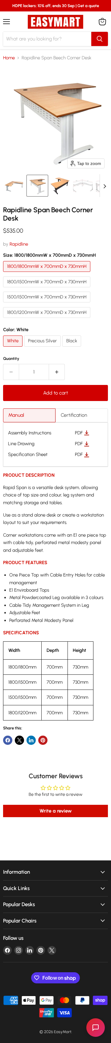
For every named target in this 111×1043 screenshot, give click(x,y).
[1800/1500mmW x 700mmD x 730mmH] (47, 289)
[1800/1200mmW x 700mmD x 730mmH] (47, 319)
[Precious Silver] (43, 348)
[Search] (99, 39)
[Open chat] (95, 1027)
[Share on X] (19, 740)
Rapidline (19, 244)
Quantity (11, 358)
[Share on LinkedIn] (31, 740)
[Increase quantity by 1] (57, 372)
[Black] (72, 348)
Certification (74, 415)
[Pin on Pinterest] (42, 740)
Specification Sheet (27, 454)
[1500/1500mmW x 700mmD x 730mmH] (47, 304)
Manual (16, 415)
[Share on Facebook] (7, 740)
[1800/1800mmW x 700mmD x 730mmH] (47, 273)
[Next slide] (104, 185)
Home (9, 58)
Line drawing (21, 443)
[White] (13, 348)
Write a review (55, 811)
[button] (14, 185)
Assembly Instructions (29, 433)
